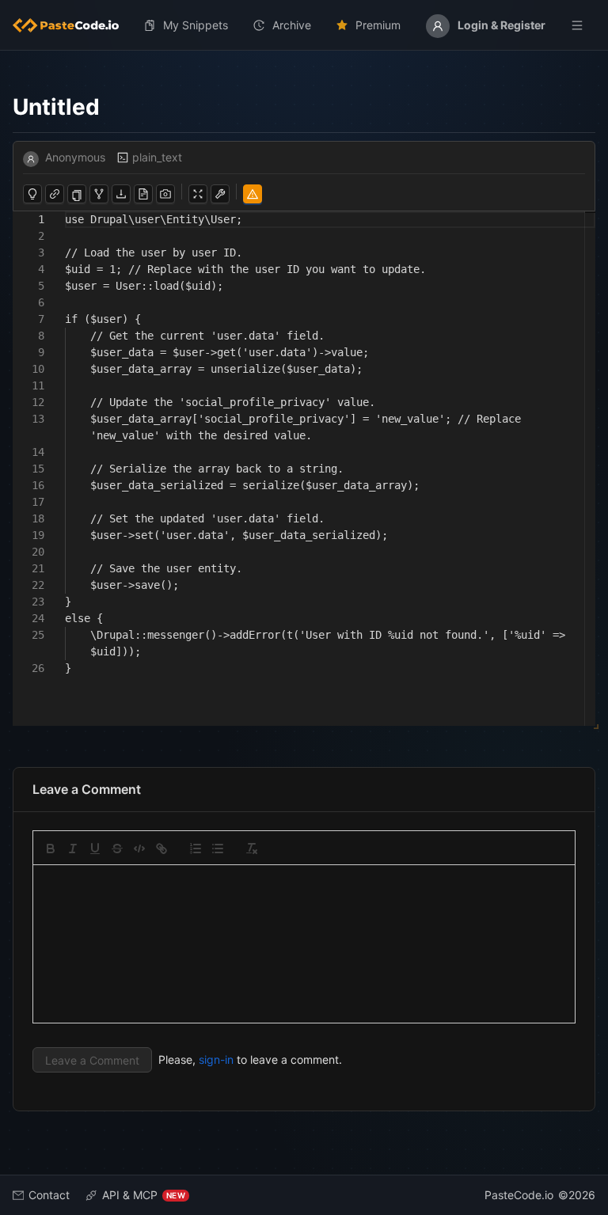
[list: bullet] (218, 848)
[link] (161, 848)
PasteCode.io (518, 1195)
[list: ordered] (195, 848)
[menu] (304, 25)
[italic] (73, 848)
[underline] (95, 848)
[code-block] (139, 848)
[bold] (51, 848)
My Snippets (195, 25)
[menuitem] (72, 25)
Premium (378, 25)
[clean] (252, 848)
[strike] (117, 848)
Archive (291, 25)
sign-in (216, 1059)
